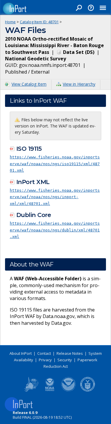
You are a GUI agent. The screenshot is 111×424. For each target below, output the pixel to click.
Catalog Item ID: (39, 21)
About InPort (20, 353)
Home (10, 21)
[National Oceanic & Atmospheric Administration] (68, 390)
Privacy (45, 359)
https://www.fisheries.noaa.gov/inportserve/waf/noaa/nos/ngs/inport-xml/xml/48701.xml (55, 197)
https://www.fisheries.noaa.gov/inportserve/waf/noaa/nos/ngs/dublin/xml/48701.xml (55, 230)
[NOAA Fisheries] (49, 390)
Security (64, 359)
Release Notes (70, 353)
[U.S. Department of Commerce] (87, 390)
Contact (44, 353)
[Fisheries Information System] (30, 390)
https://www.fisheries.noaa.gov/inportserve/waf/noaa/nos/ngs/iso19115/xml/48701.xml (55, 164)
